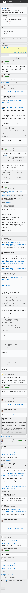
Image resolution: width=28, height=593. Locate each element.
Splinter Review (23, 52)
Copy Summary (17, 5)
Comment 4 (6, 150)
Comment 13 (6, 411)
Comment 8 (6, 253)
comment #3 (7, 155)
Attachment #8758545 (5, 82)
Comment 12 (6, 401)
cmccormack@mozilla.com (13, 242)
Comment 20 (6, 551)
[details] (21, 100)
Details (15, 52)
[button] (24, 2)
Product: (6, 17)
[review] (7, 102)
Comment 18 (6, 522)
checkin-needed (9, 202)
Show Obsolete (5, 55)
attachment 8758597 (13, 277)
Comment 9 (6, 274)
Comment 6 (6, 206)
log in (7, 580)
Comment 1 (6, 77)
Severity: (6, 24)
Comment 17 (6, 506)
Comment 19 (6, 537)
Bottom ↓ (13, 58)
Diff (18, 52)
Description (6, 63)
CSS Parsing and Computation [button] (15, 19)
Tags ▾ (18, 58)
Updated (6, 199)
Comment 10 (6, 374)
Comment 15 (6, 467)
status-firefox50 (4, 574)
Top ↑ (3, 588)
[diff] (3, 102)
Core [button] (10, 17)
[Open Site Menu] (2, 2)
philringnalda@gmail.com (13, 540)
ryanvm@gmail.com (11, 451)
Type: (7, 21)
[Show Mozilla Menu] (4, 2)
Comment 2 (6, 88)
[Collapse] (26, 62)
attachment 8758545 (13, 100)
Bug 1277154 (8, 8)
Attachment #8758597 (5, 436)
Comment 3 (6, 97)
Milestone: (6, 31)
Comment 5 (6, 188)
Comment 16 (6, 495)
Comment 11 (6, 388)
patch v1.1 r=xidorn (5, 47)
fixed (15, 36)
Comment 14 (6, 448)
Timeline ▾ (24, 58)
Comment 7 (6, 239)
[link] (14, 426)
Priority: (6, 23)
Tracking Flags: (4, 33)
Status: (6, 29)
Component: (5, 19)
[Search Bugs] (20, 2)
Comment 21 (6, 558)
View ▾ (25, 5)
